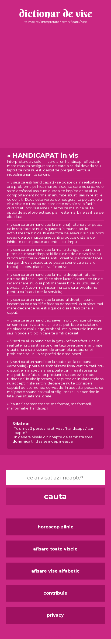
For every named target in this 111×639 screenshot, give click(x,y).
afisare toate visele (55, 549)
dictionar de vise (55, 13)
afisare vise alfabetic (55, 571)
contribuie (55, 593)
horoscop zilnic (55, 526)
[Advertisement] (55, 85)
